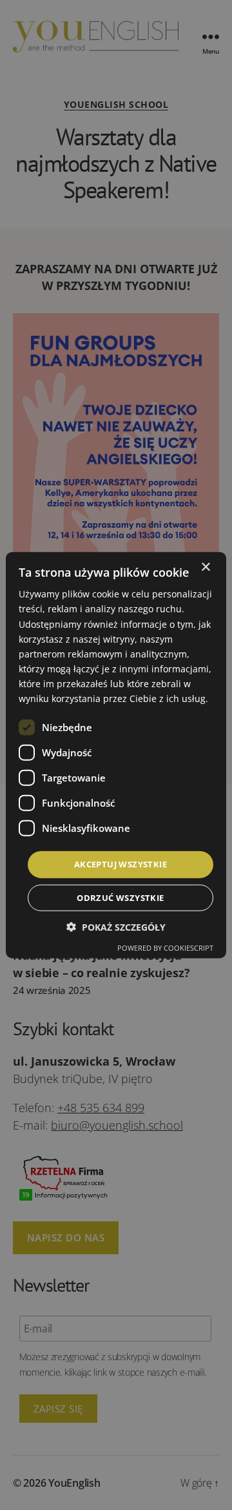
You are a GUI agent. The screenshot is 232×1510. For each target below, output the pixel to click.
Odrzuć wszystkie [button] (120, 897)
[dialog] (116, 755)
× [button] (205, 567)
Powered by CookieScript (165, 947)
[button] (116, 926)
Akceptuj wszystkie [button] (120, 864)
